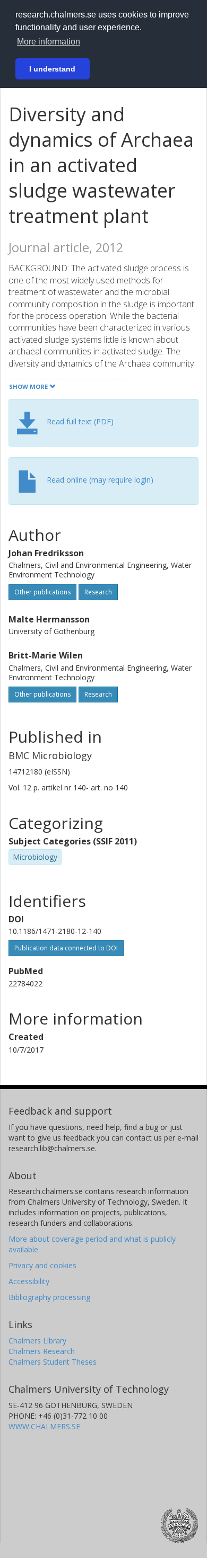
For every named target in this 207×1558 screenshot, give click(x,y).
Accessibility (28, 1281)
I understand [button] (52, 69)
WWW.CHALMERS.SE (44, 1426)
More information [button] (48, 41)
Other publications (42, 592)
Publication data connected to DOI (66, 947)
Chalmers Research (41, 1351)
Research (98, 592)
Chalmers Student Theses (52, 1362)
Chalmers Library (37, 1341)
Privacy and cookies (42, 1265)
